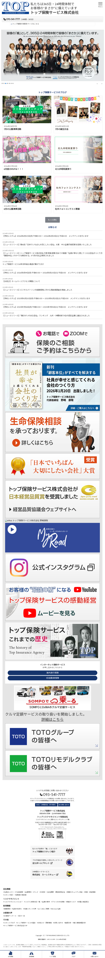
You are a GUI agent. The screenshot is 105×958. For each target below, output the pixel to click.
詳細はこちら (52, 719)
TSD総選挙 (19, 892)
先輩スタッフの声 (30, 909)
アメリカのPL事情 (58, 902)
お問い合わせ (65, 805)
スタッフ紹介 (8, 895)
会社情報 (6, 889)
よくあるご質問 (43, 909)
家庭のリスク (71, 902)
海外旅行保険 (52, 673)
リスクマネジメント (11, 899)
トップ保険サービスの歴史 (26, 923)
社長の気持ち (17, 909)
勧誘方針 (68, 923)
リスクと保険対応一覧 (32, 902)
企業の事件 (46, 902)
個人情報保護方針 (80, 923)
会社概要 (51, 892)
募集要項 (7, 909)
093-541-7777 (20, 19)
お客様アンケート (10, 916)
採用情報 (6, 906)
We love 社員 (55, 909)
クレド (36, 892)
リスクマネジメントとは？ (13, 902)
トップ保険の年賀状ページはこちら (25, 24)
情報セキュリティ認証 (74, 892)
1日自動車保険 (52, 678)
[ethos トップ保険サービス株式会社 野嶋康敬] (26, 522)
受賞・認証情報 (90, 892)
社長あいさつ (8, 892)
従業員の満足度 (21, 895)
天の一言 (22, 916)
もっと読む (52, 220)
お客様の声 (7, 913)
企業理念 (28, 892)
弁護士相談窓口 (83, 902)
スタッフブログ (9, 923)
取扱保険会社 (60, 892)
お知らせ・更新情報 (45, 923)
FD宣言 (42, 892)
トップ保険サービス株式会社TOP (15, 926)
